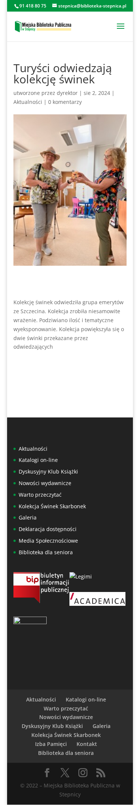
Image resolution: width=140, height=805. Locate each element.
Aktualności (27, 101)
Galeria (28, 517)
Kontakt (87, 743)
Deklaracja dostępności (48, 529)
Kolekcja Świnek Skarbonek (52, 506)
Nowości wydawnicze (45, 483)
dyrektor (67, 92)
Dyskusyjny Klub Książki (48, 471)
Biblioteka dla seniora (46, 552)
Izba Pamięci (51, 743)
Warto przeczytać (40, 494)
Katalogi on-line (38, 459)
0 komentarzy (65, 101)
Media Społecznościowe (48, 540)
